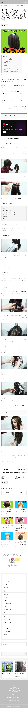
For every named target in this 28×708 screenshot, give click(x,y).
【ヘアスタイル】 (8, 622)
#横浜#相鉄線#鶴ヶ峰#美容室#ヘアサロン (12, 71)
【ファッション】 (8, 603)
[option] (17, 669)
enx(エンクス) (7, 68)
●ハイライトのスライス (9, 61)
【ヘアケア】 (7, 616)
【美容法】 (6, 635)
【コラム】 (6, 594)
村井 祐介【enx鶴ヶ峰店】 (20, 477)
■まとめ (4, 67)
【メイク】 (6, 625)
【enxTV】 (8, 21)
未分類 (5, 638)
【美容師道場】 (7, 631)
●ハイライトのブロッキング (9, 59)
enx (3, 2)
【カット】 (6, 591)
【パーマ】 (6, 600)
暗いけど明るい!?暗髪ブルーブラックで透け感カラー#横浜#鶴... (17, 675)
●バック (5, 64)
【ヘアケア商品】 (8, 619)
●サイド (5, 65)
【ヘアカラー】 (13, 21)
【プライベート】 (8, 606)
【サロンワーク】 (8, 597)
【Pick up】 (6, 581)
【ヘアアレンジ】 (8, 609)
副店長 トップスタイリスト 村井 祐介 (12, 69)
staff (7, 486)
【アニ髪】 (6, 588)
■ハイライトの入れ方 (6, 58)
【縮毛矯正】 (7, 628)
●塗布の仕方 (6, 62)
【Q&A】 (6, 584)
